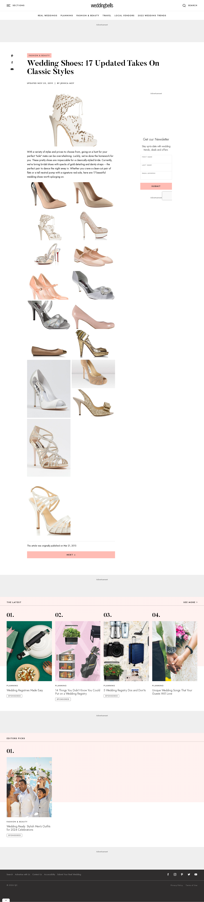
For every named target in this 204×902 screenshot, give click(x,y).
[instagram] (175, 874)
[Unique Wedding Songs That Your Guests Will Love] (174, 651)
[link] (102, 5)
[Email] (12, 69)
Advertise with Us (22, 874)
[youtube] (195, 874)
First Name (147, 157)
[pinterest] (182, 874)
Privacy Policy (177, 885)
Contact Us (37, 874)
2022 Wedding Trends (152, 15)
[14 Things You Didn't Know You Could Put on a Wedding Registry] (77, 651)
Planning (67, 15)
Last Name (147, 165)
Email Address (148, 173)
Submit (156, 186)
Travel (107, 15)
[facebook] (168, 874)
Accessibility (49, 874)
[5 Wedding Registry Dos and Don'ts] (126, 651)
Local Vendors (124, 15)
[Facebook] (12, 62)
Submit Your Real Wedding (69, 874)
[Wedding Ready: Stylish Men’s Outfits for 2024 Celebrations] (29, 787)
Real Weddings (47, 15)
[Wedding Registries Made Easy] (29, 651)
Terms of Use (191, 885)
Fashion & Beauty (87, 15)
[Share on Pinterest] (12, 56)
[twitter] (189, 874)
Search (10, 874)
